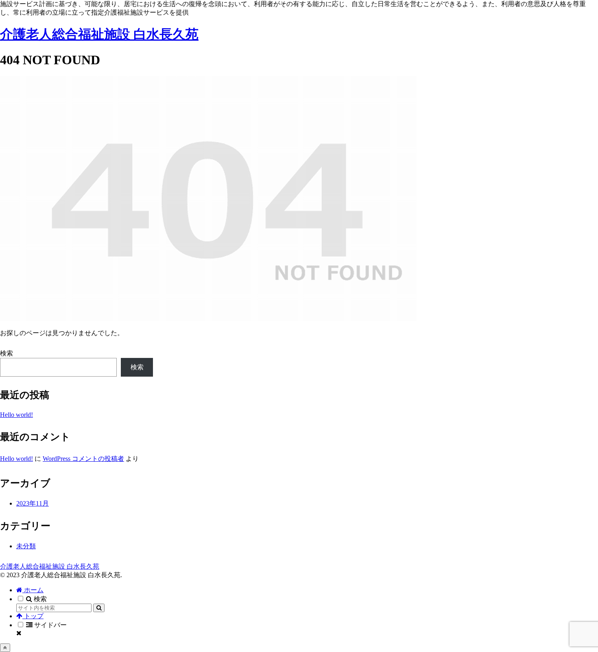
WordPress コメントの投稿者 (83, 458)
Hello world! (16, 414)
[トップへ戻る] (5, 647)
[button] (99, 608)
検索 (6, 353)
